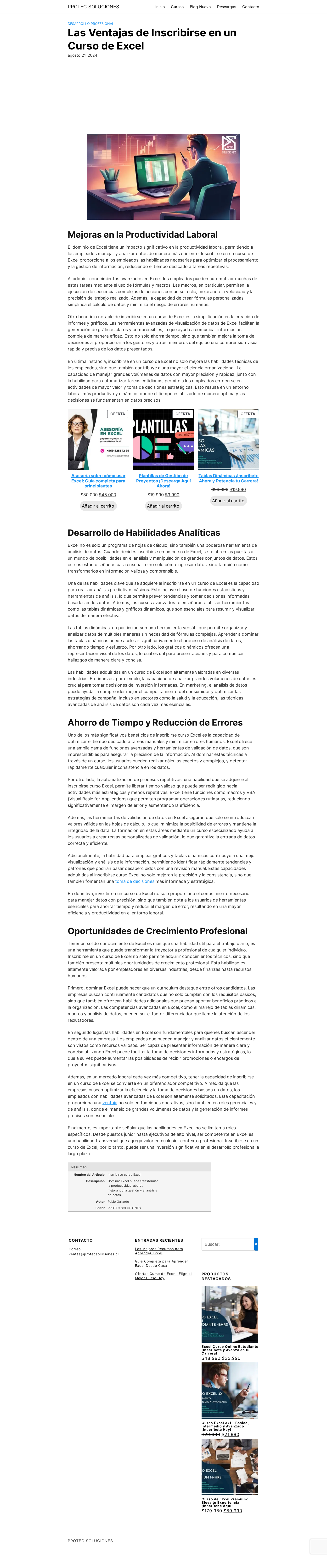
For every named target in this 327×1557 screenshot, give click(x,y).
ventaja (109, 1102)
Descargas (226, 6)
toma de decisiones (134, 881)
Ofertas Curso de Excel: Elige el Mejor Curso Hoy (163, 1276)
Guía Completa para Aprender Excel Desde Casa (161, 1263)
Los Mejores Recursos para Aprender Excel (159, 1251)
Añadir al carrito (98, 505)
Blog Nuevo (200, 6)
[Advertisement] (163, 97)
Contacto (250, 6)
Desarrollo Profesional (91, 24)
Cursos (177, 6)
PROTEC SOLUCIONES (93, 6)
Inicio (160, 6)
